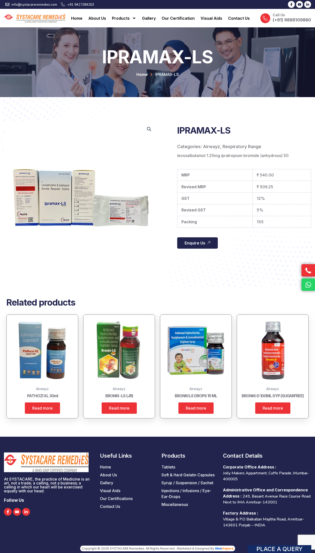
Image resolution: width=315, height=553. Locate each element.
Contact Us (239, 18)
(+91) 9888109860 (292, 19)
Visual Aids (211, 18)
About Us (97, 18)
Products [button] (121, 18)
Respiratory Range (241, 146)
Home (76, 18)
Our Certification (178, 18)
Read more (42, 408)
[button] (149, 129)
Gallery (149, 18)
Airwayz (211, 146)
